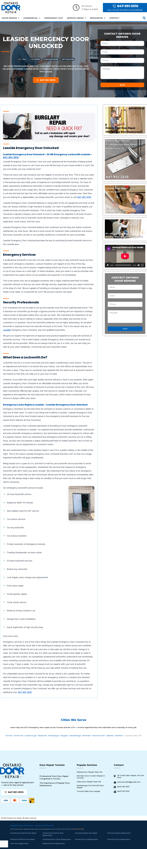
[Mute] (138, 265)
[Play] (108, 265)
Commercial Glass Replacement (119, 833)
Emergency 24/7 (53, 18)
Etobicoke (42, 735)
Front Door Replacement (19, 843)
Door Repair (9, 18)
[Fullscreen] (142, 265)
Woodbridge (75, 735)
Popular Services (87, 765)
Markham (86, 735)
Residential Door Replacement (54, 843)
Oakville (109, 735)
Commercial (30, 18)
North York (18, 735)
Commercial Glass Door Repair (86, 833)
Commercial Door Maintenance (118, 839)
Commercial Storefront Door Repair (23, 833)
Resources (96, 18)
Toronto (8, 735)
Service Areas (75, 18)
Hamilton (119, 735)
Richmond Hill (98, 735)
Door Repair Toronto (52, 765)
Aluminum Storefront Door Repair (22, 839)
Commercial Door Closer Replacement (57, 839)
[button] (144, 18)
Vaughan (64, 735)
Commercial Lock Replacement (86, 839)
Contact (114, 18)
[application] (125, 256)
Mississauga (53, 735)
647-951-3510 (11, 157)
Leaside (7, 330)
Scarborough (31, 735)
